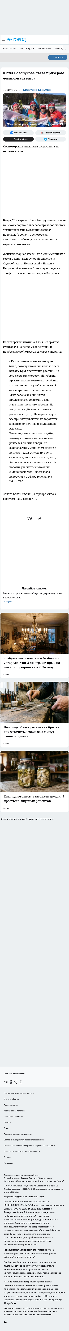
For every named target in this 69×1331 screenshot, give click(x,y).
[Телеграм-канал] (50, 139)
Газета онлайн (9, 48)
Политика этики (11, 1105)
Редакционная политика (14, 1111)
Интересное (9, 1163)
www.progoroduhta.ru (29, 1175)
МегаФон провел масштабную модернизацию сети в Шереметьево (34, 597)
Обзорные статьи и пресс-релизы (19, 1093)
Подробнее (10, 1303)
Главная (7, 1157)
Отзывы (7, 1122)
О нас (6, 1128)
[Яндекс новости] (50, 132)
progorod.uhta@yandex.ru (15, 1196)
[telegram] (40, 519)
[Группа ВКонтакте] (18, 132)
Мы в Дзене (61, 48)
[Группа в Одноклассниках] (11, 1082)
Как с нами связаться (13, 1116)
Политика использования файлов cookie (22, 1151)
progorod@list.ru (11, 1192)
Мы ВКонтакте (45, 48)
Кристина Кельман (37, 90)
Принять (58, 57)
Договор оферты (11, 1099)
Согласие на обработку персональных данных (24, 1140)
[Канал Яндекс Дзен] (18, 139)
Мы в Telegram (27, 48)
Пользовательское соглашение (18, 1134)
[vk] (30, 519)
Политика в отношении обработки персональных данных (29, 1145)
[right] (66, 49)
